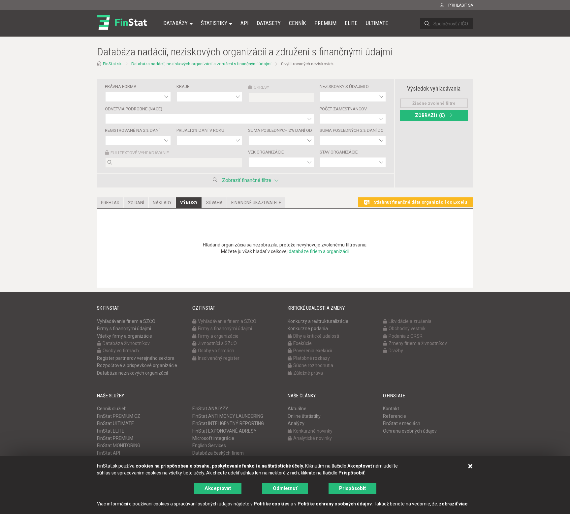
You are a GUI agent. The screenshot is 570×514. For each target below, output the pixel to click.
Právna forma (121, 86)
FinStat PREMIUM (115, 438)
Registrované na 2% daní (132, 130)
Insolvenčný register (218, 358)
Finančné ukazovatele (256, 203)
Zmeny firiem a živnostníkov (418, 343)
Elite (351, 23)
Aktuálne (297, 408)
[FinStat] (122, 27)
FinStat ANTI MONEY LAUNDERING (227, 416)
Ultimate (377, 23)
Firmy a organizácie (218, 336)
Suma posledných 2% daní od (280, 130)
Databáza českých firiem (218, 453)
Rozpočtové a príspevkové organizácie (137, 365)
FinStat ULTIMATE (115, 423)
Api (244, 23)
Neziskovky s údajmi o (344, 86)
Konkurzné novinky (312, 431)
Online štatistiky (304, 416)
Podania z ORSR (406, 336)
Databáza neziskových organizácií (132, 373)
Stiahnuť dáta (420, 202)
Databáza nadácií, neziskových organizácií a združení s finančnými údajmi (201, 63)
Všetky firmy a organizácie (124, 336)
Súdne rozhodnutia (313, 365)
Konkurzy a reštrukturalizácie (318, 321)
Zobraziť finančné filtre (246, 180)
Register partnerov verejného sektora (135, 358)
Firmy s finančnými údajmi (124, 328)
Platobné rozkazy (311, 358)
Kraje (182, 86)
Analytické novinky (312, 438)
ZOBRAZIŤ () (430, 115)
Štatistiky (214, 23)
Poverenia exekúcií (312, 350)
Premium (325, 23)
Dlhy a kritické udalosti (316, 336)
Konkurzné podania (308, 328)
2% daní (136, 203)
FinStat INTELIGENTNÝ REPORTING (228, 423)
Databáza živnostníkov (126, 343)
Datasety (269, 23)
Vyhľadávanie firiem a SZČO (126, 321)
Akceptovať (218, 488)
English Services (209, 445)
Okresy (261, 87)
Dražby (396, 350)
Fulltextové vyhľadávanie (140, 152)
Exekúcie (302, 343)
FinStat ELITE (110, 431)
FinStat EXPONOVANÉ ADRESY (224, 431)
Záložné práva (308, 373)
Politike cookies (272, 503)
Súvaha (214, 203)
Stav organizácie (339, 152)
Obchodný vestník (407, 328)
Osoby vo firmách (121, 350)
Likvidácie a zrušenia (410, 321)
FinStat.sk (112, 63)
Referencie (394, 416)
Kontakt (391, 408)
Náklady (162, 203)
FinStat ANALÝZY (210, 408)
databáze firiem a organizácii (319, 251)
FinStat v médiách (401, 423)
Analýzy (296, 423)
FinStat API (108, 453)
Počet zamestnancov (343, 108)
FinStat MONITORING (118, 445)
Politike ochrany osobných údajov (335, 503)
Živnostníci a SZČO (217, 343)
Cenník (297, 23)
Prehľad (110, 203)
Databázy (175, 23)
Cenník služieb (112, 408)
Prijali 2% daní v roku (200, 130)
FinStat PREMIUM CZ (118, 416)
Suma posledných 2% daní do (352, 130)
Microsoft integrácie (213, 438)
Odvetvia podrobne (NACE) (133, 108)
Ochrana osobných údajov (410, 431)
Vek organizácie (266, 152)
